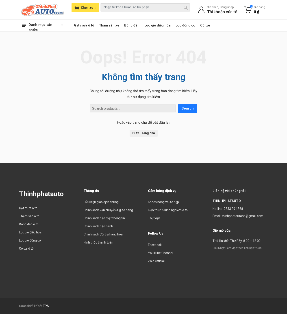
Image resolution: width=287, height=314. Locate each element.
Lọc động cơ (185, 25)
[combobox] (145, 7)
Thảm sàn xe (109, 25)
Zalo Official (156, 261)
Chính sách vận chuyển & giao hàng (108, 210)
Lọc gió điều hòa (157, 25)
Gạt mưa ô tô (84, 25)
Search (188, 108)
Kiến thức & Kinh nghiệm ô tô (168, 210)
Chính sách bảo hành (98, 226)
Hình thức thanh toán (98, 242)
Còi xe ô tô (26, 248)
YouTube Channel (160, 253)
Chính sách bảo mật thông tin (104, 218)
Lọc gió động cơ (30, 240)
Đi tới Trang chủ (143, 133)
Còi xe (205, 25)
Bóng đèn (131, 25)
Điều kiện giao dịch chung (101, 202)
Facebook (155, 245)
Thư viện (154, 218)
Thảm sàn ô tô (29, 216)
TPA (46, 306)
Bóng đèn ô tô (29, 224)
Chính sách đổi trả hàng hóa (103, 234)
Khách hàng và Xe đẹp (163, 202)
